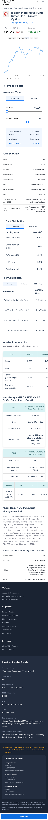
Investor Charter (8, 612)
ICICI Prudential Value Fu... (16, 320)
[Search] (37, 2)
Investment (9, 108)
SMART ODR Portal (10, 646)
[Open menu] (43, 2)
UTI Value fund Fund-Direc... (17, 330)
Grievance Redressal (10, 615)
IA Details (5, 623)
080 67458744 (11, 768)
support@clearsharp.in (10, 593)
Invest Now (24, 816)
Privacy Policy (7, 633)
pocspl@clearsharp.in (16, 770)
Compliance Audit (9, 626)
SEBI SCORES (8, 650)
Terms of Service (8, 630)
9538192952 (11, 792)
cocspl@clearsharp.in (16, 782)
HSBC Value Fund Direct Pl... (17, 310)
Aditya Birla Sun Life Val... (16, 300)
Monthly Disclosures (9, 619)
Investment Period (12, 118)
